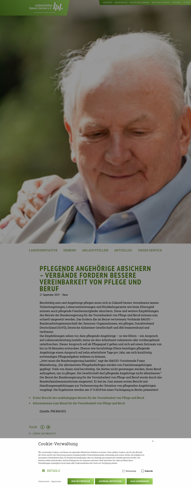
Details (53, 470)
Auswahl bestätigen (110, 481)
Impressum (56, 481)
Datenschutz (43, 481)
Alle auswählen (139, 481)
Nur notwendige (80, 481)
